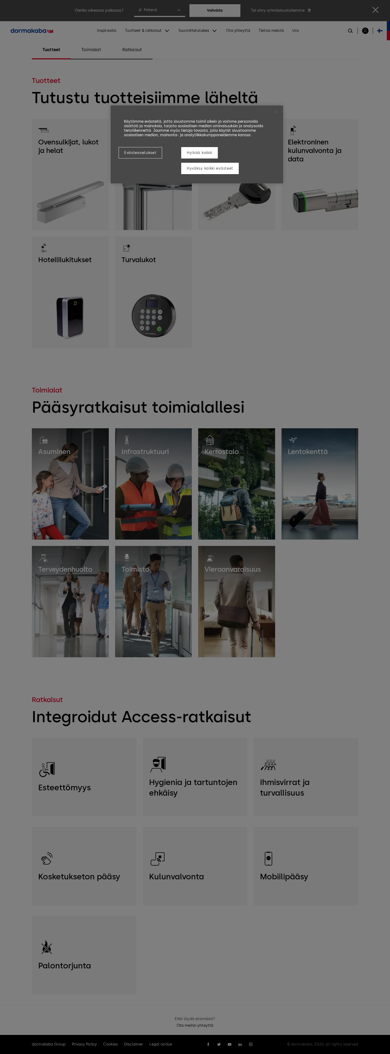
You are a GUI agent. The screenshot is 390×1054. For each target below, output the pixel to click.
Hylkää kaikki (199, 153)
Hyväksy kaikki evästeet (210, 168)
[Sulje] (275, 112)
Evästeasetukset (140, 153)
